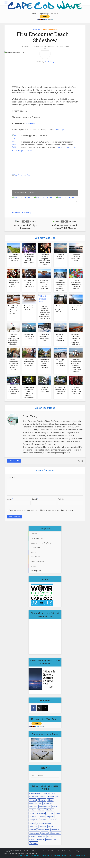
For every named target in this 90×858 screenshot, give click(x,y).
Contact (69, 855)
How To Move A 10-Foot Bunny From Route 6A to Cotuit (60, 390)
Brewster (42, 800)
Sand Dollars (35, 855)
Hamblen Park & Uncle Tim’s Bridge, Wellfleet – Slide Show (45, 284)
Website (61, 499)
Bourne (33, 800)
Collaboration (45, 806)
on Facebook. (30, 123)
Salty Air (36, 29)
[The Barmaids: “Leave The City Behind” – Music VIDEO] (13, 273)
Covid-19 (56, 806)
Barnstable (34, 797)
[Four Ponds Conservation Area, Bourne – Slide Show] (29, 353)
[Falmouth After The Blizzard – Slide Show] (29, 299)
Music (32, 823)
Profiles (33, 830)
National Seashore (44, 823)
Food (58, 813)
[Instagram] (45, 708)
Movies (53, 820)
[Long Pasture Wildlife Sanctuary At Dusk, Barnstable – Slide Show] (76, 327)
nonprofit (33, 826)
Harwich (33, 816)
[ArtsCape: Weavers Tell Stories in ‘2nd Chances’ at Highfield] (76, 273)
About (64, 855)
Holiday (42, 816)
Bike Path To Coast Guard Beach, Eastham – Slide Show (13, 258)
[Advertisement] (28, 71)
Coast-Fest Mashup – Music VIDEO (44, 389)
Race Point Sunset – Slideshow (60, 257)
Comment (11, 477)
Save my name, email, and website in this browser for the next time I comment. (41, 510)
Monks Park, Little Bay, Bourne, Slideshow (60, 337)
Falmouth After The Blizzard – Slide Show (29, 308)
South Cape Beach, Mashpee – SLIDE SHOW (60, 363)
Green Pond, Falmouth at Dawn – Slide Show (75, 258)
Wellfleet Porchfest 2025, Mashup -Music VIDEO (13, 390)
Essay (32, 813)
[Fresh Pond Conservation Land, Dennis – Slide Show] (60, 299)
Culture (32, 810)
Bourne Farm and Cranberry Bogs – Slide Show (45, 337)
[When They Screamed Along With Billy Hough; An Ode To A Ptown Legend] (44, 248)
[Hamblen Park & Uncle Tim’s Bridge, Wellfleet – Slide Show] (44, 273)
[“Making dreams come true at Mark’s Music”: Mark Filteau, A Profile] (13, 353)
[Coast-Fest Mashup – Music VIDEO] (44, 380)
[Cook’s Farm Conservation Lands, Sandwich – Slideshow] (44, 353)
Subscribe (76, 855)
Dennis (41, 810)
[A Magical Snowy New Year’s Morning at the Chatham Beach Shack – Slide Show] (13, 327)
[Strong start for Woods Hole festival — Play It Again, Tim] (76, 380)
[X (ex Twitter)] (39, 708)
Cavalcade (48, 803)
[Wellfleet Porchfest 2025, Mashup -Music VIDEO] (13, 380)
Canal (51, 800)
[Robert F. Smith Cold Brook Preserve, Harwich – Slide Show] (13, 299)
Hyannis (51, 816)
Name (10, 499)
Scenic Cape (59, 129)
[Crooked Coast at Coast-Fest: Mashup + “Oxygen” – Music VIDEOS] (29, 248)
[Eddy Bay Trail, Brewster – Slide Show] (76, 299)
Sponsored (57, 855)
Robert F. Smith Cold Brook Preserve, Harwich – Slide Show (13, 310)
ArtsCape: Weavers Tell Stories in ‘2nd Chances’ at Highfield (76, 284)
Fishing (50, 813)
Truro (32, 840)
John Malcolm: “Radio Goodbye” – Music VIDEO (29, 283)
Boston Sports (54, 797)
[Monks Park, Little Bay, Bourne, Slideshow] (60, 327)
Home (20, 855)
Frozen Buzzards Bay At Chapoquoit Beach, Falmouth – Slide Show (60, 285)
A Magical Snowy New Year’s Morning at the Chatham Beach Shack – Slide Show (13, 339)
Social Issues (55, 833)
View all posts (14, 461)
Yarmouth (33, 843)
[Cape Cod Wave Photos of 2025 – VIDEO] (29, 327)
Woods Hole (51, 840)
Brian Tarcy (55, 46)
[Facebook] (33, 708)
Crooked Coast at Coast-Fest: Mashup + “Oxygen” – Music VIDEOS (29, 259)
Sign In (83, 855)
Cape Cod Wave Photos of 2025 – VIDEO (28, 336)
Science (45, 833)
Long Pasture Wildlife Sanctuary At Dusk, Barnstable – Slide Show (75, 339)
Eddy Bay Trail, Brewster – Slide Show (76, 308)
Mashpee (44, 820)
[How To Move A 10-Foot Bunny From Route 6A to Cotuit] (60, 380)
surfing (50, 836)
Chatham (33, 806)
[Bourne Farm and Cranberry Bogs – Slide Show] (44, 327)
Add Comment (42, 46)
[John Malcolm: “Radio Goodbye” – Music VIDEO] (29, 273)
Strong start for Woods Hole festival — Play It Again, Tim (76, 390)
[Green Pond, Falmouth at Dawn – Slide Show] (76, 248)
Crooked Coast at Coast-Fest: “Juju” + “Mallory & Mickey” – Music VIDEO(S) (29, 392)
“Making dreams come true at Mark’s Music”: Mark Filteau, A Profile (13, 365)
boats (43, 797)
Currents (43, 855)
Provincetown (44, 830)
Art (54, 793)
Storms (33, 836)
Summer (42, 836)
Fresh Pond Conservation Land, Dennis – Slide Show (60, 309)
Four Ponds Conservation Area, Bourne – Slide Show (29, 363)
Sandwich (55, 830)
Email (35, 499)
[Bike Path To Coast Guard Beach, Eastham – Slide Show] (13, 248)
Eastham (17, 212)
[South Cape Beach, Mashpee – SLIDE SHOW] (60, 353)
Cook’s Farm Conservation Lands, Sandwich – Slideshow (44, 364)
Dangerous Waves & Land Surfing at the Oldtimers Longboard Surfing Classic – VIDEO (76, 366)
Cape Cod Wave (36, 803)
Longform (34, 820)
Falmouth (41, 813)
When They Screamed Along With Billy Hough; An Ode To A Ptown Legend (44, 260)
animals (47, 793)
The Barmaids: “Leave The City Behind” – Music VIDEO (13, 283)
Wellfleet (41, 840)
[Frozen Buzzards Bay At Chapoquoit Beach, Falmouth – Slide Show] (60, 273)
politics (51, 826)
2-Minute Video (35, 793)
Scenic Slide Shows (49, 29)
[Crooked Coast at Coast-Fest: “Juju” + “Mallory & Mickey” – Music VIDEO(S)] (29, 380)
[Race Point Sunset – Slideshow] (60, 248)
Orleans (43, 826)
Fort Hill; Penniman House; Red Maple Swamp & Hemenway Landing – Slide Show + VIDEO (44, 312)
